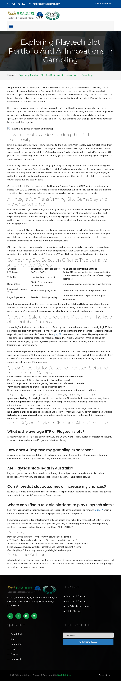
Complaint (16, 659)
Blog (13, 639)
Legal (13, 649)
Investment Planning (76, 601)
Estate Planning (73, 611)
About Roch (17, 634)
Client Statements (104, 4)
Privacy (14, 654)
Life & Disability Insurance (78, 606)
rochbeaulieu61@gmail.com (46, 4)
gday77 (57, 334)
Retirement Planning (76, 596)
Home (10, 75)
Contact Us (16, 644)
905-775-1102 (18, 4)
